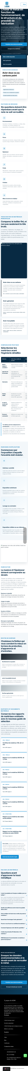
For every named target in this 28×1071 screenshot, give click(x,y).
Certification (6, 1043)
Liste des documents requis (9, 856)
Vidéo (5, 1037)
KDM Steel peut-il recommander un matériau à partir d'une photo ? (13, 938)
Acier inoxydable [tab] (7, 64)
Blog (5, 1040)
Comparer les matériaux (14, 48)
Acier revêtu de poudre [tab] (9, 56)
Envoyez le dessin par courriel (14, 987)
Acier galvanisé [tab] (7, 60)
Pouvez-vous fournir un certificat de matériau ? (13, 923)
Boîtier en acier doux (8, 1028)
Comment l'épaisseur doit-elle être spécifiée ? (12, 927)
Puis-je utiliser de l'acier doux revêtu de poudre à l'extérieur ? (13, 914)
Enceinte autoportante (8, 1023)
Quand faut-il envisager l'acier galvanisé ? (11, 919)
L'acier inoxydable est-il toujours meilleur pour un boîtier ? (13, 894)
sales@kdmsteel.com (11, 1051)
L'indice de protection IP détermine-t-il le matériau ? (11, 932)
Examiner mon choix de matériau (14, 44)
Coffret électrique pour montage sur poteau (13, 1026)
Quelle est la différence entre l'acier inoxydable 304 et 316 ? (13, 908)
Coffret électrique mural (9, 1020)
